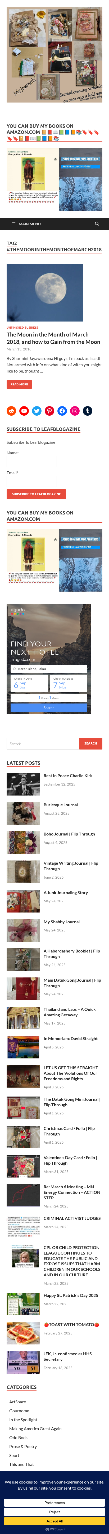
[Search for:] (54, 744)
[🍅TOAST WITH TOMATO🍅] (23, 1324)
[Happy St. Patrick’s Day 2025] (23, 1295)
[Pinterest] (49, 411)
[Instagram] (75, 411)
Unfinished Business (22, 327)
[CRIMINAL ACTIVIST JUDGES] (23, 1218)
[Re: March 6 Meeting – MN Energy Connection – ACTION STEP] (23, 1187)
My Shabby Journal (62, 921)
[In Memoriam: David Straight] (23, 1038)
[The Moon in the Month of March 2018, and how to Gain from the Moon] (54, 295)
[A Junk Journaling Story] (23, 892)
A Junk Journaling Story (66, 892)
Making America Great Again (35, 1428)
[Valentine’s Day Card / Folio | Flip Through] (23, 1157)
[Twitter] (37, 411)
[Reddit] (11, 411)
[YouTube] (24, 411)
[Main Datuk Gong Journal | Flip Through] (23, 980)
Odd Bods (18, 1437)
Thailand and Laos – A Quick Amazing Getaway (70, 1012)
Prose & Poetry (23, 1446)
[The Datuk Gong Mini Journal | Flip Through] (23, 1099)
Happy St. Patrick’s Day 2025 (71, 1295)
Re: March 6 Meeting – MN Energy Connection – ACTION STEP (72, 1192)
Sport (14, 1455)
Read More (17, 383)
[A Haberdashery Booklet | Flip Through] (23, 951)
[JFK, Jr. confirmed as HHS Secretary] (23, 1354)
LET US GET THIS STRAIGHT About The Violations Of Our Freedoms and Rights (71, 1073)
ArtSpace (17, 1401)
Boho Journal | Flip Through (69, 833)
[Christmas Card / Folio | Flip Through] (23, 1128)
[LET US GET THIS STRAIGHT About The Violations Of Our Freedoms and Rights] (23, 1068)
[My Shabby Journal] (23, 922)
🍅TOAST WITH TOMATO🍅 (71, 1324)
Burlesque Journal (61, 804)
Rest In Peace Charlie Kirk (68, 775)
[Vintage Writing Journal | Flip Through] (23, 863)
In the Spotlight (23, 1419)
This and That (21, 1464)
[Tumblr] (87, 411)
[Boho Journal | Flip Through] (23, 834)
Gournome (19, 1410)
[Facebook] (62, 411)
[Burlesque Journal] (23, 805)
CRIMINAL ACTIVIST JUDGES (72, 1218)
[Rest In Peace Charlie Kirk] (23, 775)
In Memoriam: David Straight (71, 1038)
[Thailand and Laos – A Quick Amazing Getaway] (23, 1009)
